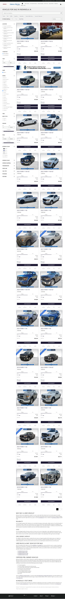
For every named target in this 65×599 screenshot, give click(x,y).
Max (9, 60)
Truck (4, 16)
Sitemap (52, 595)
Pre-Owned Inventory (33, 3)
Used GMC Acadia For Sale (22, 552)
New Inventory (27, 3)
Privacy (46, 595)
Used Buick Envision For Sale (23, 553)
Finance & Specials (40, 3)
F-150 (12, 18)
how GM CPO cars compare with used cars (44, 575)
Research (22, 5)
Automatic (22, 16)
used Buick (34, 545)
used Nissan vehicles (55, 517)
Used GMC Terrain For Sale (22, 551)
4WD (11, 16)
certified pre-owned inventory (24, 575)
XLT (8, 16)
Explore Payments (27, 59)
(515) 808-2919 (41, 517)
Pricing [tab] (22, 45)
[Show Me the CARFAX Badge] (19, 54)
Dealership (56, 3)
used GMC (40, 545)
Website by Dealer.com (11, 596)
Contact (35, 595)
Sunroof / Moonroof (39, 16)
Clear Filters (21, 18)
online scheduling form (24, 583)
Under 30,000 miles (30, 16)
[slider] (3, 66)
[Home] (5, 4)
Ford (16, 18)
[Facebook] (24, 595)
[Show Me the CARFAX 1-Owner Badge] (43, 103)
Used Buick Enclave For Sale (23, 554)
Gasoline (16, 16)
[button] (27, 43)
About (41, 595)
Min (3, 60)
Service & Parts (51, 3)
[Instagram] (26, 595)
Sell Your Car (46, 3)
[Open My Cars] (60, 4)
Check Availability (27, 57)
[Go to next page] (61, 509)
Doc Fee (18, 48)
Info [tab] (32, 45)
